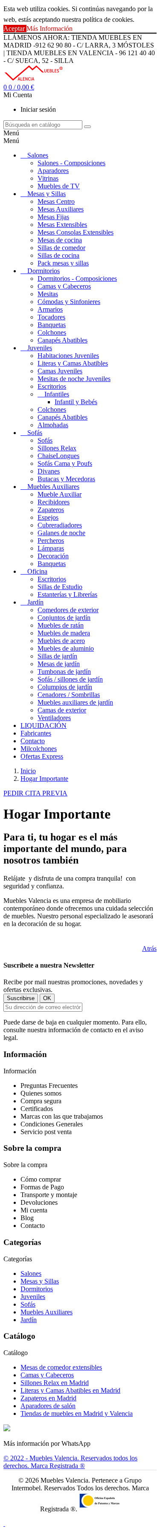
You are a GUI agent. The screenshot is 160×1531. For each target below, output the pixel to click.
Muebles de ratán (61, 625)
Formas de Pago (42, 1187)
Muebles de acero (61, 640)
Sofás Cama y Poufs (65, 463)
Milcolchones (38, 748)
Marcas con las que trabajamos (61, 1116)
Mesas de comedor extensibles (61, 1367)
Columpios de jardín (65, 687)
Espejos (48, 517)
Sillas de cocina (58, 255)
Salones (37, 155)
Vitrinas (48, 178)
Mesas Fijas (53, 216)
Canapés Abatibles (62, 340)
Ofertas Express (41, 756)
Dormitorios (43, 270)
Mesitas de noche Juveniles (74, 378)
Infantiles (56, 394)
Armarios (50, 309)
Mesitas (48, 294)
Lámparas (51, 548)
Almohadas (53, 425)
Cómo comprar (40, 1179)
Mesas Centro (56, 201)
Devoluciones (39, 1202)
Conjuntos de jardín (64, 617)
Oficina (37, 571)
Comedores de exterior (68, 610)
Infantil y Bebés (76, 401)
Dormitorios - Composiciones (77, 278)
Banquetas (52, 324)
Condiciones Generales (51, 1124)
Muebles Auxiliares (53, 486)
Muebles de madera (64, 633)
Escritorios (52, 386)
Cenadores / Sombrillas (69, 694)
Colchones (52, 332)
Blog (27, 1217)
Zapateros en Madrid (48, 1398)
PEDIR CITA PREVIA (35, 793)
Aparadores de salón (48, 1405)
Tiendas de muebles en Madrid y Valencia (76, 1413)
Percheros (51, 540)
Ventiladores (54, 717)
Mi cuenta (33, 1210)
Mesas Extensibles (62, 224)
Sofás (34, 432)
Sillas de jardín (57, 656)
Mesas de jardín (59, 663)
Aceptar (14, 28)
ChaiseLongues (58, 455)
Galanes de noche (61, 532)
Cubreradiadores (60, 525)
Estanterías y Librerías (67, 594)
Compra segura (40, 1101)
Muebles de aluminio (66, 648)
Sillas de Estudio (60, 586)
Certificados (36, 1108)
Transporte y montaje (48, 1194)
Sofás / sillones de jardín (70, 679)
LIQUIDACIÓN (43, 725)
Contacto (32, 741)
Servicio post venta (46, 1131)
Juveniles (39, 347)
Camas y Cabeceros (64, 286)
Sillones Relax (57, 448)
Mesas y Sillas (46, 193)
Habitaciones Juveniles (68, 355)
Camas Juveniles (60, 371)
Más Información (49, 28)
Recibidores (54, 502)
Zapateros (51, 509)
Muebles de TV (59, 186)
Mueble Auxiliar (59, 494)
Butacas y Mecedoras (66, 479)
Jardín (35, 602)
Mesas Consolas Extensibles (75, 232)
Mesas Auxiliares (61, 209)
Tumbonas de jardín (64, 671)
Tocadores (51, 317)
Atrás (149, 948)
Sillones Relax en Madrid (54, 1382)
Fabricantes (35, 733)
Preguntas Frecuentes (49, 1085)
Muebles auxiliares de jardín (75, 702)
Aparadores (53, 170)
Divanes (49, 471)
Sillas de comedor (61, 247)
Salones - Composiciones (71, 163)
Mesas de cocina (60, 240)
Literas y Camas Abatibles (73, 363)
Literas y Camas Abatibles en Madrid (70, 1390)
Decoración (53, 556)
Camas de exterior (62, 710)
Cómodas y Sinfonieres (69, 301)
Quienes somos (40, 1093)
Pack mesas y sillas (63, 263)
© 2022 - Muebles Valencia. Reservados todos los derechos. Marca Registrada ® (70, 1461)
